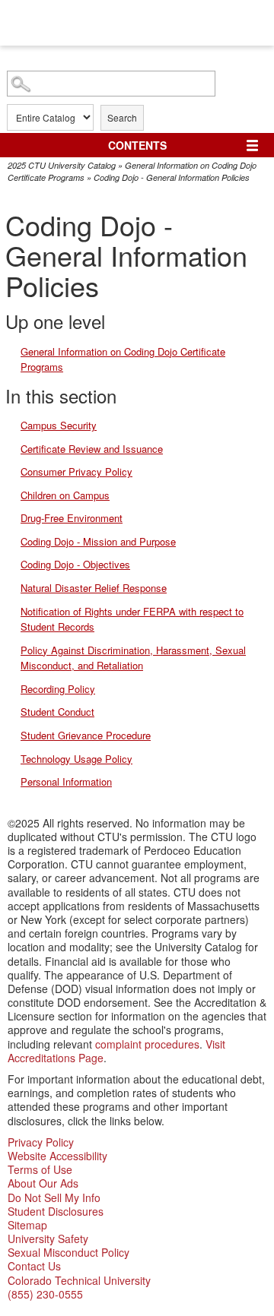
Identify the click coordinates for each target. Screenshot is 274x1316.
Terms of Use (40, 1169)
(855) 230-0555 (45, 1294)
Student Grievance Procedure (86, 735)
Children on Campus (65, 495)
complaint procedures (147, 1044)
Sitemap (27, 1224)
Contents (137, 145)
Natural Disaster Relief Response (94, 587)
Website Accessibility (57, 1155)
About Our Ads (43, 1183)
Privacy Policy (41, 1142)
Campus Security (59, 425)
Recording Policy (58, 689)
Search (122, 117)
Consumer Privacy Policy (76, 471)
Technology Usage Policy (76, 758)
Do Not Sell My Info (54, 1197)
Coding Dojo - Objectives (75, 564)
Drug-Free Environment (72, 518)
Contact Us (34, 1265)
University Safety (48, 1238)
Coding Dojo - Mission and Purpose (98, 541)
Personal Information (66, 781)
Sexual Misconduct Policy (68, 1252)
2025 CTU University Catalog (62, 165)
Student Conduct (57, 711)
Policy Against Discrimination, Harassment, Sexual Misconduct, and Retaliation (133, 658)
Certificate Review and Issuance (92, 448)
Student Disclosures (56, 1211)
